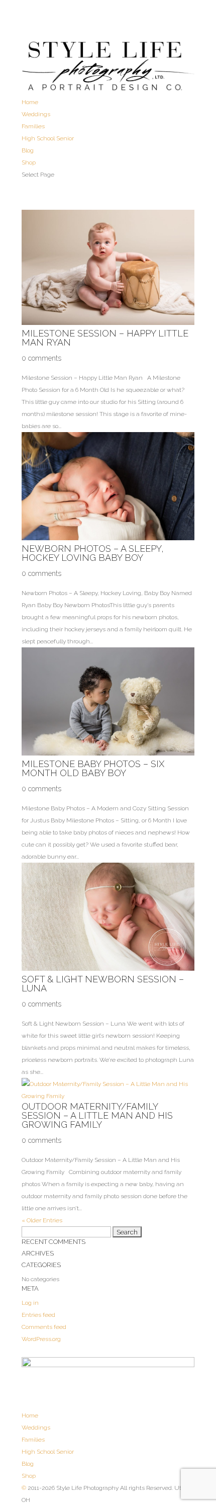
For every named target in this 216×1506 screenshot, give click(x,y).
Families (33, 126)
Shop (29, 162)
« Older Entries (42, 1220)
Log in (30, 1302)
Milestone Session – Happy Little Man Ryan (105, 338)
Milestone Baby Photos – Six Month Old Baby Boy (93, 768)
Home (30, 102)
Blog (28, 150)
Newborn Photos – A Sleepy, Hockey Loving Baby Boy (93, 553)
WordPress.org (41, 1339)
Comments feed (44, 1326)
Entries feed (38, 1314)
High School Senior (48, 138)
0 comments (41, 358)
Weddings (36, 114)
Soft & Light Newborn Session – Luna (103, 983)
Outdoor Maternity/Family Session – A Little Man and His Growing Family (97, 1115)
